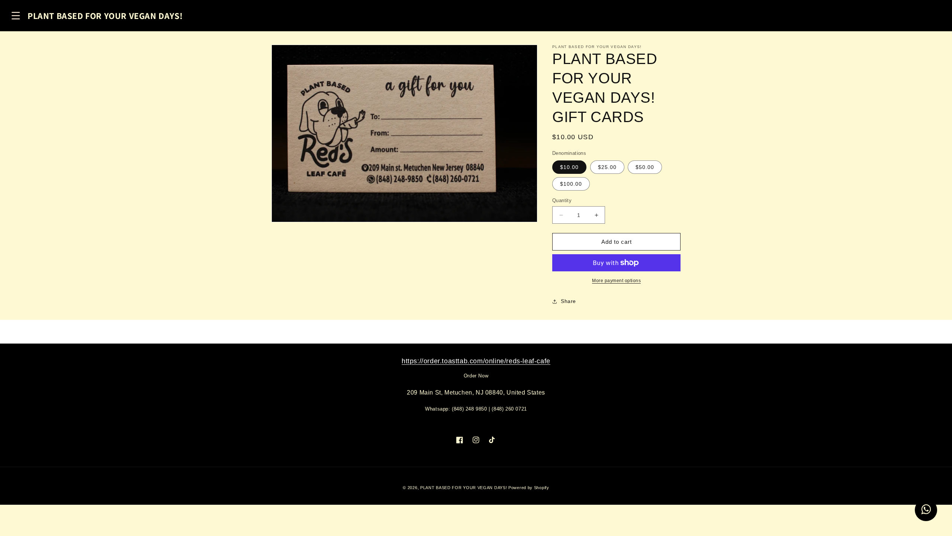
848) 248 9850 (470, 409)
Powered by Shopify (528, 487)
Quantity (562, 200)
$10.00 (569, 167)
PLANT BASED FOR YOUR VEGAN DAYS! (463, 487)
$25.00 (607, 167)
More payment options (616, 280)
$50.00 (645, 167)
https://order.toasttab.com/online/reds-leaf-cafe (476, 361)
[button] (15, 15)
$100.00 (571, 184)
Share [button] (568, 301)
